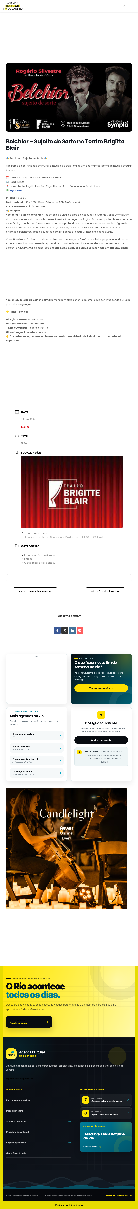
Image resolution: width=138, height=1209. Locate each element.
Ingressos (16, 190)
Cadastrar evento (101, 740)
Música (28, 559)
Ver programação (101, 688)
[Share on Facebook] (57, 630)
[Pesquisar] (124, 6)
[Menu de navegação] (131, 6)
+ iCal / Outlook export (105, 591)
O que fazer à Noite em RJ (39, 562)
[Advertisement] (69, 38)
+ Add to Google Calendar (35, 591)
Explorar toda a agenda (17, 1078)
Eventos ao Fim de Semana (40, 555)
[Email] (80, 630)
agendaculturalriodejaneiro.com (119, 1195)
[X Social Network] (64, 630)
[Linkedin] (72, 630)
